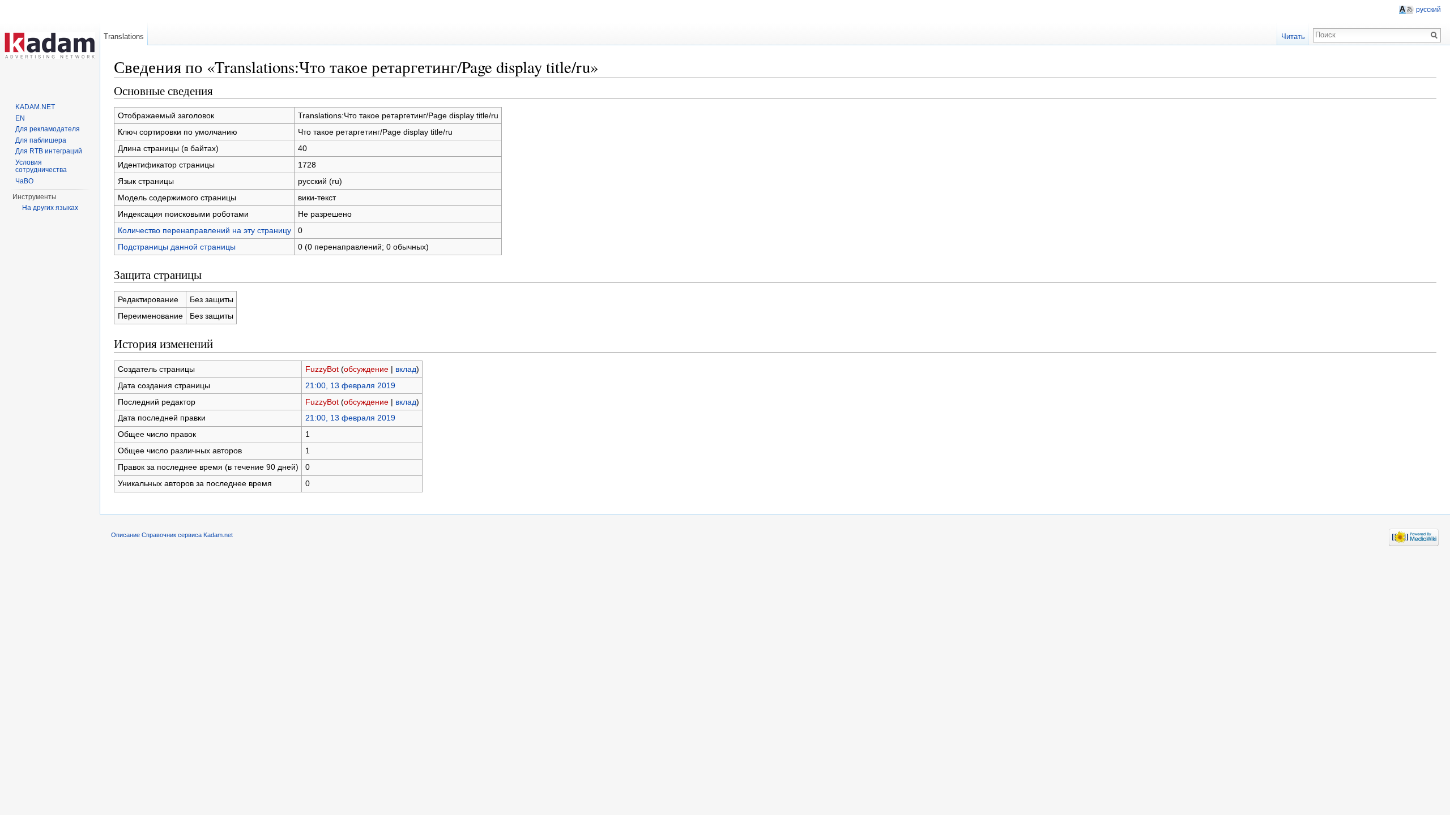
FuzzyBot (322, 369)
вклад (405, 369)
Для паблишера (40, 140)
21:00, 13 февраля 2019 (350, 385)
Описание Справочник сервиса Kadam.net (172, 534)
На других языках (50, 208)
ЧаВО (24, 181)
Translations (124, 36)
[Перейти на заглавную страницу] (50, 45)
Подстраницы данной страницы (177, 246)
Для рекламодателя (47, 129)
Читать (1293, 36)
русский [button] (1428, 10)
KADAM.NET (35, 107)
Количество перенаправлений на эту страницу (204, 230)
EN (20, 118)
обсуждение (366, 369)
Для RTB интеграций (48, 151)
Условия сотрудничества (41, 166)
